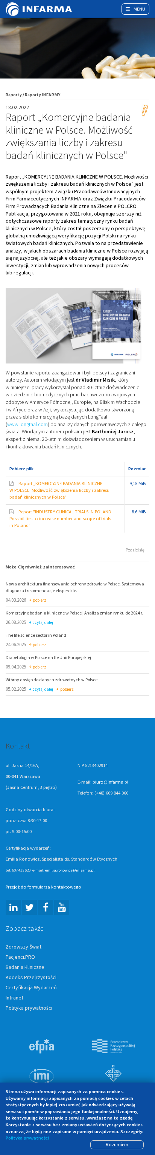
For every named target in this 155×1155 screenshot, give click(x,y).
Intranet (14, 997)
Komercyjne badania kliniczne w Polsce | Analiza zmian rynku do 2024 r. (74, 613)
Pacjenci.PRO (20, 956)
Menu (138, 9)
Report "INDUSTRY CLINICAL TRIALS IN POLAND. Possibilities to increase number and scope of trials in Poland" (60, 518)
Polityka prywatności (29, 1007)
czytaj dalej (43, 623)
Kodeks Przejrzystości (31, 977)
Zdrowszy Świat (23, 946)
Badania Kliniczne (25, 967)
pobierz (39, 600)
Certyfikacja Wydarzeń (31, 987)
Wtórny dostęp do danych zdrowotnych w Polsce (51, 679)
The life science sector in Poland (36, 635)
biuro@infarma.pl (110, 782)
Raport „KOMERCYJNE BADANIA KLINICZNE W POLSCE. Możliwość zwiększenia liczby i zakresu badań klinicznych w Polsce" (59, 490)
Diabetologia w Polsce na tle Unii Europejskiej (48, 657)
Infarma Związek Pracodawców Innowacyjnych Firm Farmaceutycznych (39, 9)
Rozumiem (117, 1144)
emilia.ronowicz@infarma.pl (69, 870)
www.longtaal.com (27, 424)
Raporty (14, 94)
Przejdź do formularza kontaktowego (43, 887)
